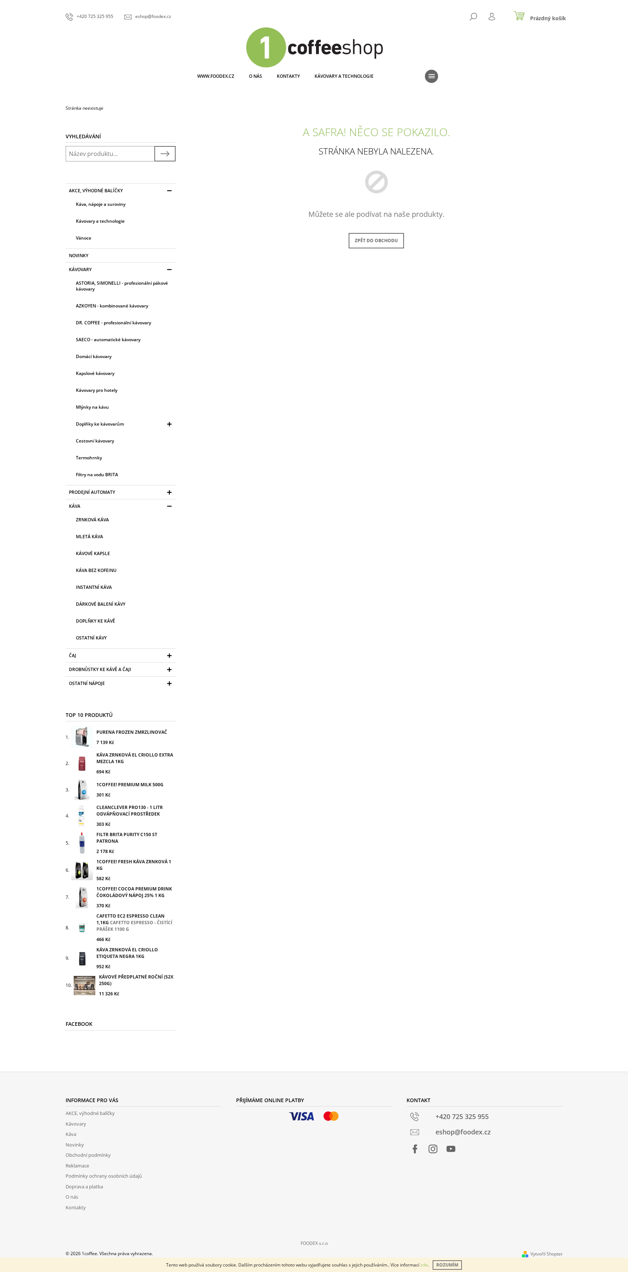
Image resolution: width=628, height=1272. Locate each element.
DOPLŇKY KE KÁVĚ (95, 621)
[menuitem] (216, 76)
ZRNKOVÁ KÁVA (92, 520)
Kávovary (80, 269)
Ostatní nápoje (87, 683)
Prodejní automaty (92, 492)
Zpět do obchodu (376, 240)
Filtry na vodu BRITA (97, 474)
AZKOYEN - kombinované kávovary (112, 306)
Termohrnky (89, 458)
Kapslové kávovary (95, 373)
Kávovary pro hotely (96, 390)
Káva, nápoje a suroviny (100, 204)
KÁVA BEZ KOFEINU (96, 570)
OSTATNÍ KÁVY (91, 638)
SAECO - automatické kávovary (108, 339)
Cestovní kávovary (95, 441)
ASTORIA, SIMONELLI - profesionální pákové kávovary (122, 286)
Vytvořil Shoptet (546, 1254)
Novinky (78, 255)
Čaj (72, 655)
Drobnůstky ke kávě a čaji (100, 669)
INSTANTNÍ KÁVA (94, 587)
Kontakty (76, 1207)
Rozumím (447, 1265)
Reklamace (77, 1165)
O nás (72, 1196)
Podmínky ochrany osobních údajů (104, 1176)
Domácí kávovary (93, 356)
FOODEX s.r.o (314, 1243)
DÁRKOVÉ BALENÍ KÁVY (100, 604)
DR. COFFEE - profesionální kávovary (113, 323)
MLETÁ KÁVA (89, 536)
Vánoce (83, 238)
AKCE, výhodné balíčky (96, 190)
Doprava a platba (84, 1186)
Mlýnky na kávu (92, 407)
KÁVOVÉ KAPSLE (93, 553)
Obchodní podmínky (88, 1155)
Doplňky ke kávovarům (100, 424)
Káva (74, 506)
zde (424, 1265)
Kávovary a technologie (100, 221)
